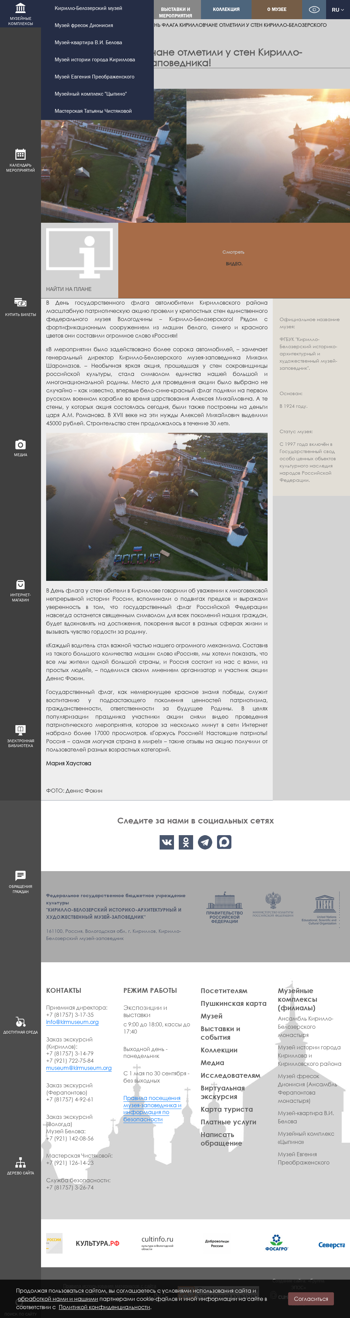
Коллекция (226, 9)
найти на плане (69, 289)
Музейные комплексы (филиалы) (297, 999)
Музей (212, 1016)
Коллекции (219, 1050)
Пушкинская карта (234, 1003)
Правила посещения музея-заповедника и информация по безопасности (152, 1109)
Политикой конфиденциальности (104, 1307)
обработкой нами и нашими (58, 1298)
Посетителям (224, 990)
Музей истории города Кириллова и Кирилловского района (309, 1055)
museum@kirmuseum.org (79, 1067)
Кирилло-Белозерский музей (88, 8)
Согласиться (311, 1298)
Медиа (212, 1062)
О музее (276, 9)
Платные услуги (228, 1122)
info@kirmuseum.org (72, 1021)
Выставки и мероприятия (175, 12)
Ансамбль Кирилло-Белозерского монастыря (305, 1026)
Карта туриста (227, 1109)
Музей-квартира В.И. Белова (88, 42)
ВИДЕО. (234, 263)
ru (336, 10)
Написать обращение (221, 1138)
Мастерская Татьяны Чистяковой (93, 111)
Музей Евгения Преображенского (94, 77)
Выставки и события (220, 1032)
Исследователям (230, 1075)
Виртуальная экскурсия (223, 1092)
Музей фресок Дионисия (84, 25)
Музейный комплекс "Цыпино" (91, 94)
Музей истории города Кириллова (95, 59)
